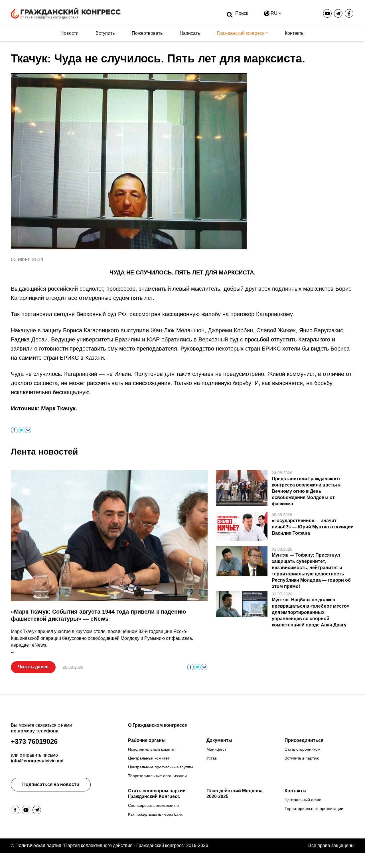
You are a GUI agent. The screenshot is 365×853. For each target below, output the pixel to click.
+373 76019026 (34, 741)
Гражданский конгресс (240, 33)
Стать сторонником (303, 749)
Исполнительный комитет (152, 749)
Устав (211, 758)
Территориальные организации (157, 775)
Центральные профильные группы (160, 767)
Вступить (105, 33)
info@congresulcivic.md (37, 760)
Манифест (216, 749)
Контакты (295, 33)
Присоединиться (304, 740)
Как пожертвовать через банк (155, 814)
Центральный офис (303, 799)
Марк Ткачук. (59, 408)
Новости (69, 33)
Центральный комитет (148, 758)
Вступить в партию (302, 758)
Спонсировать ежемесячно (153, 805)
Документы (219, 740)
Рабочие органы (147, 740)
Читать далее (33, 666)
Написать (190, 33)
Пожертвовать (147, 33)
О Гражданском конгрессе (157, 725)
